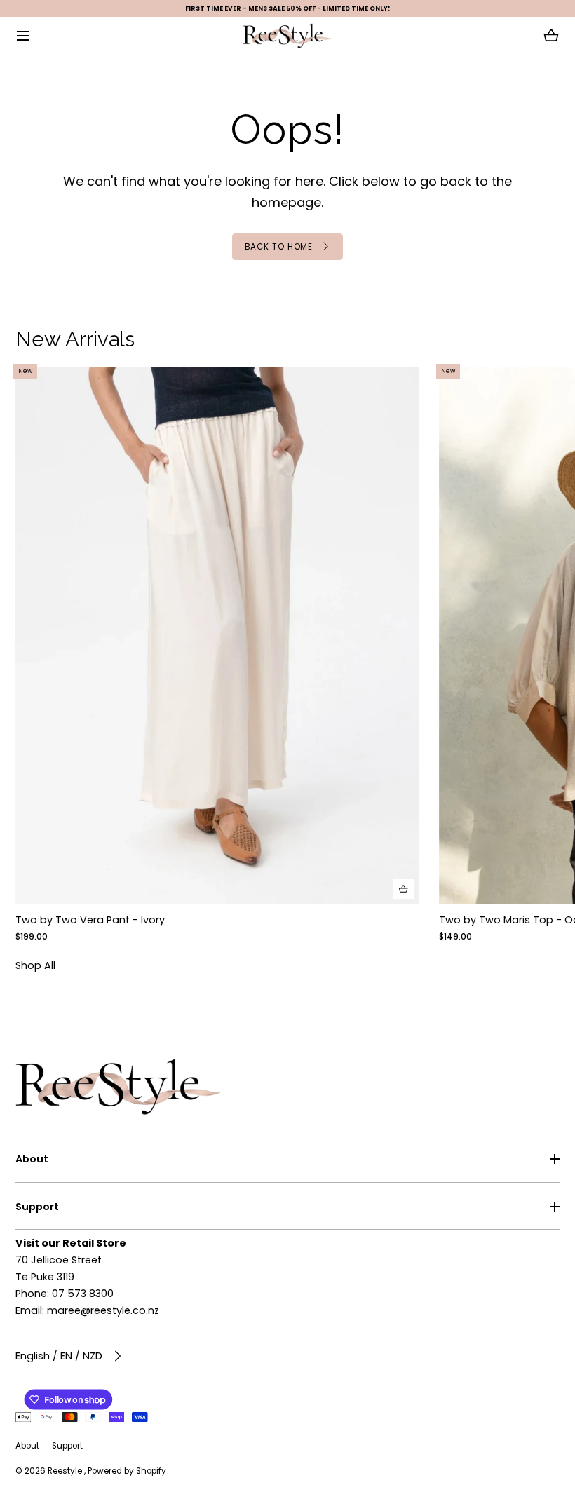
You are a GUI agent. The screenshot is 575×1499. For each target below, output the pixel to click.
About (31, 1159)
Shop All (35, 965)
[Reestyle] (287, 36)
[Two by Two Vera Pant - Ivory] (217, 635)
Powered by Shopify (127, 1471)
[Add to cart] (403, 889)
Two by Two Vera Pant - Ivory (90, 920)
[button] (23, 36)
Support (37, 1207)
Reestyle (66, 1471)
